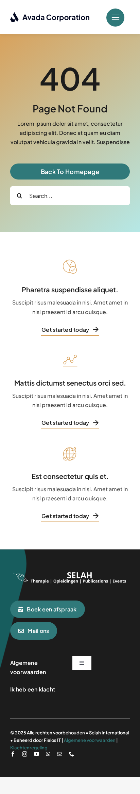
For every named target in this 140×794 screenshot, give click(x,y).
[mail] (59, 754)
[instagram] (24, 754)
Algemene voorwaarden (90, 740)
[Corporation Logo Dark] (50, 14)
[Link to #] (115, 18)
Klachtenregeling (29, 747)
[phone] (71, 754)
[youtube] (36, 754)
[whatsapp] (48, 754)
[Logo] (70, 572)
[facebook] (12, 754)
